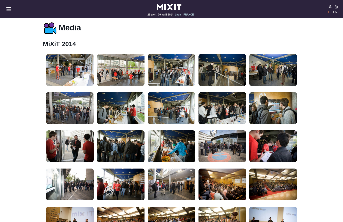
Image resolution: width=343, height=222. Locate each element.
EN (335, 12)
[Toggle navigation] (8, 9)
